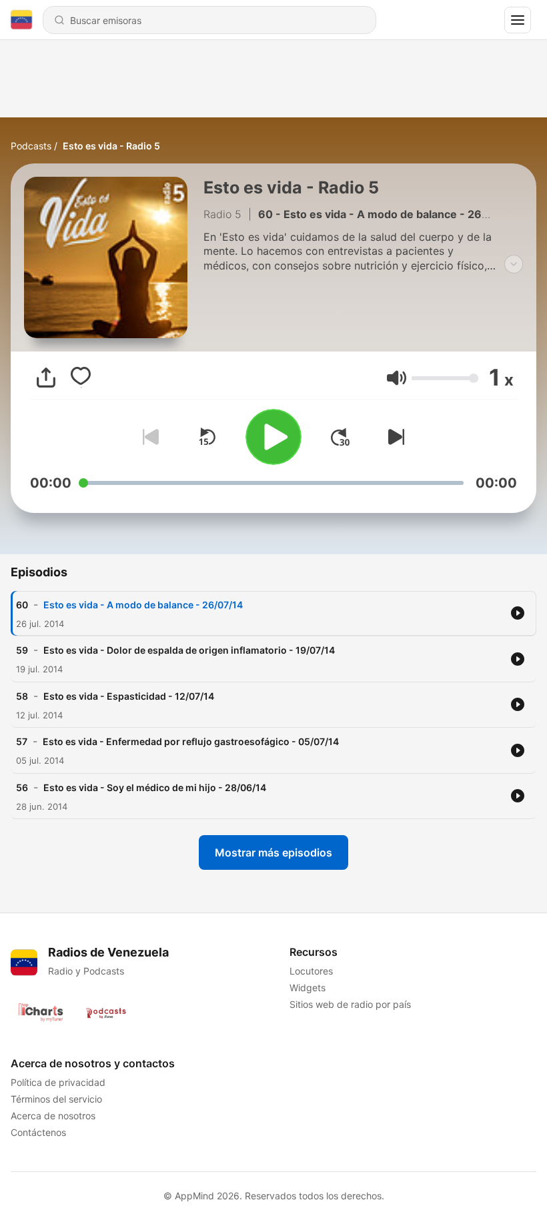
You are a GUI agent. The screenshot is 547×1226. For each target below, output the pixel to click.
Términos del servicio (56, 1099)
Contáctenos (38, 1132)
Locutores (311, 971)
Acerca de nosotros (53, 1115)
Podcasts (31, 145)
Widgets (308, 987)
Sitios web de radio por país (350, 1004)
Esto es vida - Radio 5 (111, 145)
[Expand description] (513, 264)
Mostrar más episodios (273, 852)
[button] (396, 378)
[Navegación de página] (517, 20)
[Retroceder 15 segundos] (206, 437)
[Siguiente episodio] (393, 437)
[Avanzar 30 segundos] (340, 437)
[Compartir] (46, 377)
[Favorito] (80, 377)
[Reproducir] (273, 437)
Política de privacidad (58, 1082)
